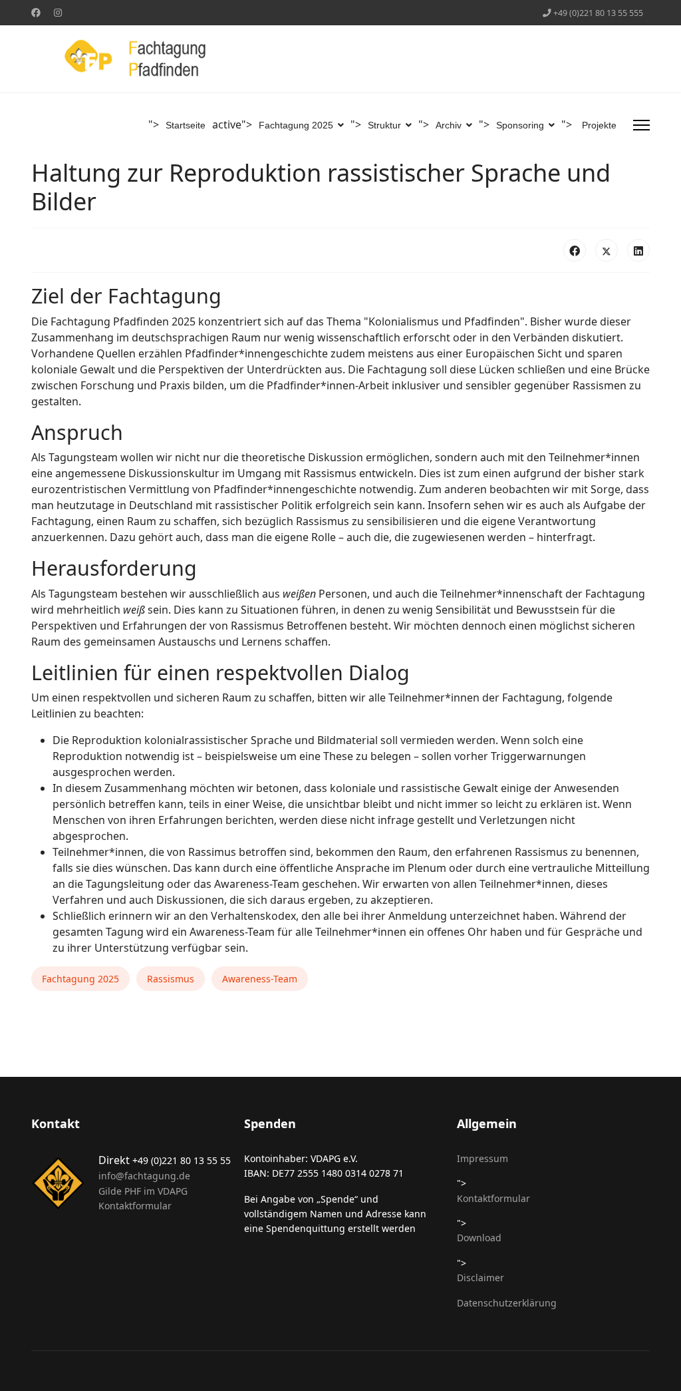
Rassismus (170, 978)
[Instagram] (58, 12)
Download (479, 1237)
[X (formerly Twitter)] (606, 250)
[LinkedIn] (638, 250)
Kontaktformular (135, 1205)
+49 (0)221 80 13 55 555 (598, 13)
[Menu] (641, 125)
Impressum (482, 1158)
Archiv (449, 125)
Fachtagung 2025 (296, 125)
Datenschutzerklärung (507, 1302)
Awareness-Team (259, 978)
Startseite (185, 125)
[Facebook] (36, 12)
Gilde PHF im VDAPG (143, 1191)
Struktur (384, 125)
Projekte (599, 125)
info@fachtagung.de (144, 1175)
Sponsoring (520, 125)
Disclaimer (480, 1277)
